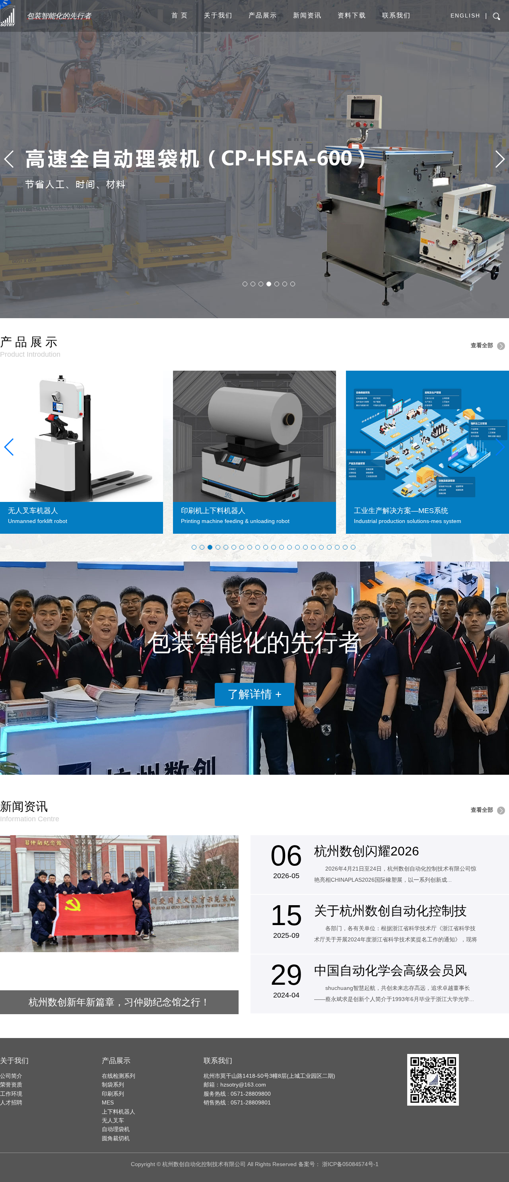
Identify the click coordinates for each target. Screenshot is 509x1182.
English (465, 15)
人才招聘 (11, 1102)
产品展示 (263, 15)
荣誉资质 (11, 1084)
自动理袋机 (116, 1129)
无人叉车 (113, 1120)
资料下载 (352, 15)
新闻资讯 (307, 15)
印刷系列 (113, 1094)
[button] (9, 159)
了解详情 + (254, 694)
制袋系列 (113, 1084)
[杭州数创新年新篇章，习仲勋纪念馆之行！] (119, 893)
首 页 (179, 15)
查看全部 (482, 345)
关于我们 (218, 15)
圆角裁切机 (116, 1138)
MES (108, 1102)
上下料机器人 (118, 1111)
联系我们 (396, 15)
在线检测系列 (118, 1076)
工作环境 (11, 1094)
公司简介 (11, 1076)
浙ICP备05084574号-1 (350, 1164)
